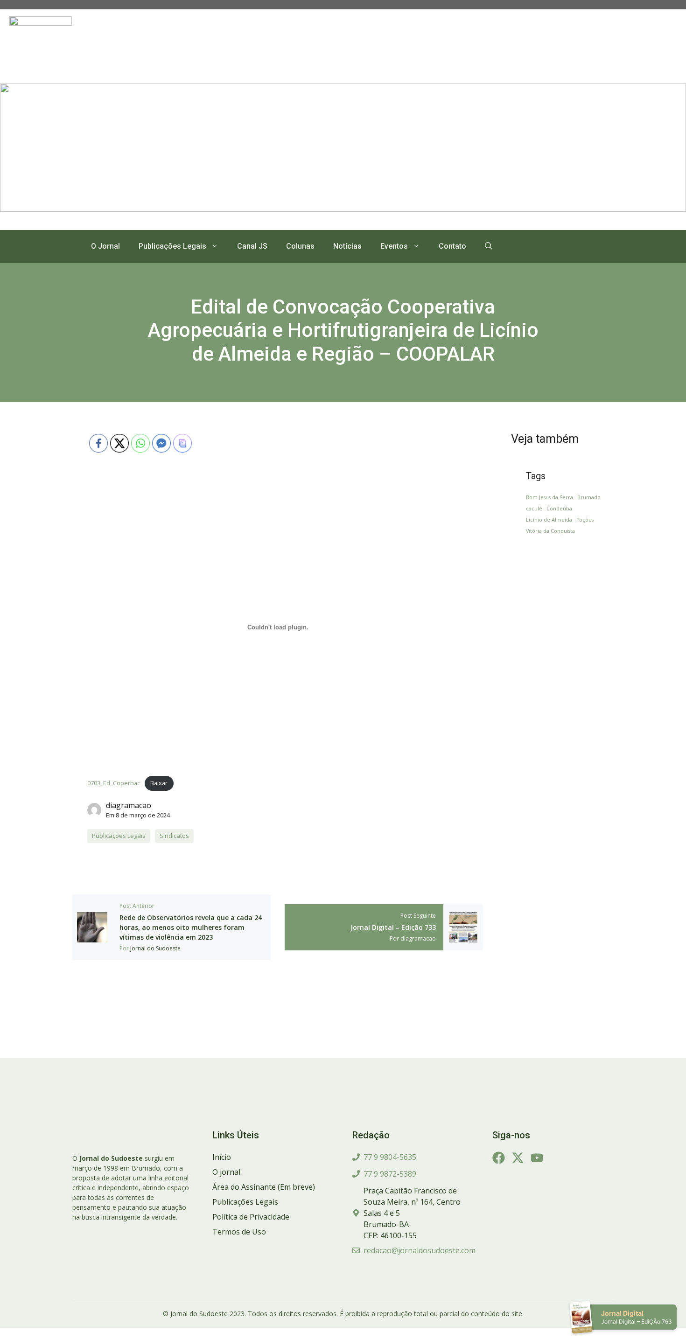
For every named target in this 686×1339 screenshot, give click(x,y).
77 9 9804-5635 (390, 1157)
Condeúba (559, 508)
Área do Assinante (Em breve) (263, 1187)
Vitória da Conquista (550, 531)
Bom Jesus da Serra (549, 497)
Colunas (300, 246)
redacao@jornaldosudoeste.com (420, 1250)
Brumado (589, 497)
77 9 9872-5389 (390, 1174)
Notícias (347, 246)
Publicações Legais (172, 246)
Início (221, 1157)
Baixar (159, 783)
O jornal (226, 1172)
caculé (534, 508)
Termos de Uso (239, 1232)
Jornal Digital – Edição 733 (393, 927)
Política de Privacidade (250, 1217)
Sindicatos (174, 835)
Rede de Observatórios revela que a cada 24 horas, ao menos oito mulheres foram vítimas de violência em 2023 (190, 927)
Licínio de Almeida (549, 519)
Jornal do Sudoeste (155, 948)
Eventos (394, 246)
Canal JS (252, 246)
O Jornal (105, 246)
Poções (585, 519)
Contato (452, 246)
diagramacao (128, 805)
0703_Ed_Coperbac (113, 783)
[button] (489, 246)
